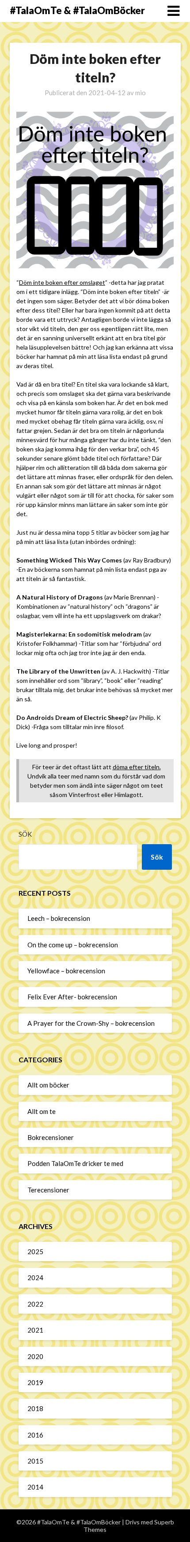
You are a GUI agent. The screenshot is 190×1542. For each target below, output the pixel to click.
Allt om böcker (48, 1085)
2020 (35, 1356)
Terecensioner (48, 1190)
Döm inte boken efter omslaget (62, 282)
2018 (35, 1408)
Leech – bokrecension (58, 918)
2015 (35, 1461)
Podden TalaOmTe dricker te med (75, 1163)
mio (140, 93)
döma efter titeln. (137, 767)
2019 (35, 1382)
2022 (35, 1304)
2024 (35, 1277)
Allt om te (41, 1111)
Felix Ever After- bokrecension (72, 997)
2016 (35, 1435)
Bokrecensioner (50, 1137)
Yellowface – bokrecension (66, 971)
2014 (35, 1487)
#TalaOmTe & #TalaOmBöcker (77, 10)
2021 (35, 1330)
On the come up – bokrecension (72, 945)
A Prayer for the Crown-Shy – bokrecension (91, 1023)
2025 (35, 1251)
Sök (25, 834)
